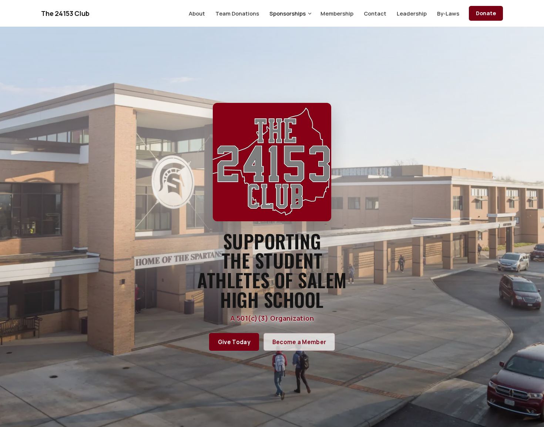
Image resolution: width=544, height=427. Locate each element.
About (197, 13)
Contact (375, 13)
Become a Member (299, 342)
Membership (336, 13)
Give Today (234, 342)
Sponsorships (287, 13)
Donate (486, 13)
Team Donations (237, 13)
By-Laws (448, 13)
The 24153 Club (65, 13)
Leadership (412, 13)
